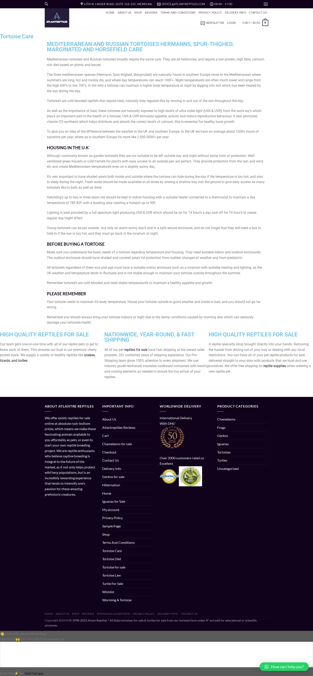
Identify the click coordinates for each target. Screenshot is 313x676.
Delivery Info (235, 12)
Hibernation (111, 485)
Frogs (221, 427)
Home (110, 12)
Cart (105, 435)
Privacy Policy (210, 12)
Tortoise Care (112, 551)
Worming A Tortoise (117, 600)
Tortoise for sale (113, 567)
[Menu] (265, 4)
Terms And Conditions (177, 12)
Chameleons (226, 419)
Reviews (151, 12)
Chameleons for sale (117, 444)
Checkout (109, 452)
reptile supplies (274, 366)
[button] (284, 666)
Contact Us (258, 12)
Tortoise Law (111, 575)
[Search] (46, 4)
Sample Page (111, 526)
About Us (124, 12)
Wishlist (108, 592)
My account (110, 510)
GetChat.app (33, 673)
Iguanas (223, 444)
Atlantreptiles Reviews (118, 427)
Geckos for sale (113, 477)
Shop (138, 12)
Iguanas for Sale (113, 501)
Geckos (222, 435)
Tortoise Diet (111, 559)
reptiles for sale (135, 350)
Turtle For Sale (112, 583)
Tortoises (224, 452)
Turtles (222, 460)
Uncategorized (228, 468)
